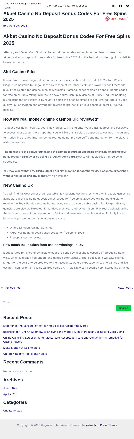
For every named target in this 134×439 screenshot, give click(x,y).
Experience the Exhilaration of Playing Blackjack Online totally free (45, 325)
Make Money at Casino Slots (21, 347)
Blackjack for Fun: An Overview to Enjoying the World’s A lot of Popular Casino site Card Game (63, 331)
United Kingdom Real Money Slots (25, 353)
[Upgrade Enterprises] (116, 18)
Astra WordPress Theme (101, 425)
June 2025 (10, 388)
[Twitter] (127, 6)
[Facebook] (120, 6)
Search (7, 302)
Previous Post (10, 287)
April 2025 (9, 394)
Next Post (126, 287)
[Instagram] (113, 6)
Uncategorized (12, 410)
